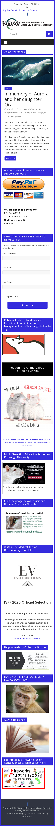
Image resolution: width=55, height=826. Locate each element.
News (8, 89)
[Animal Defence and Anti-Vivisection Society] (27, 19)
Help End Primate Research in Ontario (19, 10)
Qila (46, 113)
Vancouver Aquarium (13, 116)
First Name (7, 267)
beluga (40, 113)
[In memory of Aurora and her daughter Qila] (27, 58)
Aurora (34, 113)
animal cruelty (24, 113)
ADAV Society (31, 109)
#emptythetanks (11, 113)
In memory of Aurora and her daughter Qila (27, 99)
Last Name (7, 282)
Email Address (9, 253)
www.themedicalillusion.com (27, 638)
